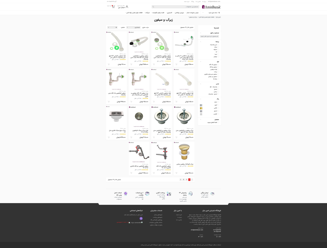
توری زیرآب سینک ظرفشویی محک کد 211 (140, 131)
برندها (217, 42)
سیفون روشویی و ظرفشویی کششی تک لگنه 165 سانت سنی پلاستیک (139, 57)
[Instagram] (141, 218)
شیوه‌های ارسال (158, 215)
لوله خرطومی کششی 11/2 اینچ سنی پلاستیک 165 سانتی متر (162, 94)
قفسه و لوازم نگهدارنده (158, 13)
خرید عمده (186, 1)
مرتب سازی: (145, 27)
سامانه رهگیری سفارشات (155, 222)
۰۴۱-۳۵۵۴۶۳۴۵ (111, 1)
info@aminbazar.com (214, 1)
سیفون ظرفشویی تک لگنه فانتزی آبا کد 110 (163, 167)
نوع (218, 62)
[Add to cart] (176, 64)
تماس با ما (198, 1)
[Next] (181, 179)
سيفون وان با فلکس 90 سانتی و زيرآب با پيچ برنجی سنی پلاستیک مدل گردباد (184, 57)
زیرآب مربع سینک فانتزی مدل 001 (117, 131)
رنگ (218, 99)
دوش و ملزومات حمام (192, 13)
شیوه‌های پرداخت (157, 217)
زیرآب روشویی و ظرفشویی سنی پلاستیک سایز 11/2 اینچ (184, 131)
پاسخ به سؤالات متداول (156, 225)
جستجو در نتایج (215, 33)
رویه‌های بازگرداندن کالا (156, 220)
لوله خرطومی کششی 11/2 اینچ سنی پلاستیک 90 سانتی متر (117, 57)
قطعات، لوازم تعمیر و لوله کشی (134, 13)
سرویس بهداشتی (179, 13)
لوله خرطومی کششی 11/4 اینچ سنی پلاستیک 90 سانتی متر (185, 94)
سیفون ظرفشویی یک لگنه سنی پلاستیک (117, 94)
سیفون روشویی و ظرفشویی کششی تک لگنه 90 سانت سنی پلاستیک (162, 57)
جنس (217, 84)
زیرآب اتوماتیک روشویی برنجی (185, 164)
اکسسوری (169, 13)
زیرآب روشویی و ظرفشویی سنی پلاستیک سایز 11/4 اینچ (162, 131)
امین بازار (218, 17)
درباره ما (204, 1)
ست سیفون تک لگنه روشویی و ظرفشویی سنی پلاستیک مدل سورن (139, 94)
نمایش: (123, 27)
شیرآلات (147, 13)
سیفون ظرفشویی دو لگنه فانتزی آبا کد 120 (139, 167)
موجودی (217, 119)
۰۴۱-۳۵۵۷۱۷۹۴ (217, 232)
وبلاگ (192, 1)
